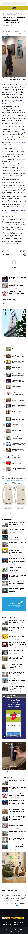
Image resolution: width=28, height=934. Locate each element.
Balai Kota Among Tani (8, 86)
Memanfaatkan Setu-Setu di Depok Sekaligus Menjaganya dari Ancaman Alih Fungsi (17, 629)
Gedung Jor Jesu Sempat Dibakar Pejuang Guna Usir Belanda (18, 355)
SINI (17, 905)
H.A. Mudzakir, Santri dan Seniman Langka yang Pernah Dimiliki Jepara (16, 666)
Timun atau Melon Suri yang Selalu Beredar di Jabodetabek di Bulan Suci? (17, 636)
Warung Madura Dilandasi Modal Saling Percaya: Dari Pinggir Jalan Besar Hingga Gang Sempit (18, 450)
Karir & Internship (18, 922)
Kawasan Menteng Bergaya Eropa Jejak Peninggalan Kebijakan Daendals (17, 688)
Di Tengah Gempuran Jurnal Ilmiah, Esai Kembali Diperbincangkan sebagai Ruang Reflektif (18, 368)
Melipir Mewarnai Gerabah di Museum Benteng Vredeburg (16, 582)
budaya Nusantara (13, 94)
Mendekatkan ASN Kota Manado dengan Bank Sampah (17, 431)
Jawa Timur (4, 224)
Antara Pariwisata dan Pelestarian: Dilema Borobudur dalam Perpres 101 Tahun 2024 (17, 680)
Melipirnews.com (9, 246)
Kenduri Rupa (14, 78)
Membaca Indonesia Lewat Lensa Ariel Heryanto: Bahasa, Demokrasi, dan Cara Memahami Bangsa (18, 469)
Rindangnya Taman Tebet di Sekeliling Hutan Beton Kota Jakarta (18, 349)
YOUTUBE (4, 914)
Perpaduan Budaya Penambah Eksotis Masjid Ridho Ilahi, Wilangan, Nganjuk (16, 658)
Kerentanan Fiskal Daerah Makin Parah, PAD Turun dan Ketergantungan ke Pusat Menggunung (18, 362)
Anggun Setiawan (8, 144)
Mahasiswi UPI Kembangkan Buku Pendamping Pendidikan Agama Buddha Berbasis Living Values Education (18, 425)
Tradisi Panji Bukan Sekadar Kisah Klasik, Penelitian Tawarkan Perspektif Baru (17, 285)
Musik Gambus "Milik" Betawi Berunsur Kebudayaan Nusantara (17, 651)
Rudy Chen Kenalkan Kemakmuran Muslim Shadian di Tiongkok (17, 523)
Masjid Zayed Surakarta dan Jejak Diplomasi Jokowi (17, 536)
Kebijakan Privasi (13, 929)
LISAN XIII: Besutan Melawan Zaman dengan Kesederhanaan (17, 292)
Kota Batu (15, 82)
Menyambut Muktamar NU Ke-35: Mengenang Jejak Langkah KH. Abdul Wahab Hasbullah (18, 374)
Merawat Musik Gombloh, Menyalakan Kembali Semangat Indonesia (18, 463)
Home (6, 929)
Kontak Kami (17, 924)
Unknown (14, 267)
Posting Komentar (6, 305)
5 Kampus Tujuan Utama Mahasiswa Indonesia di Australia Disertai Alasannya (18, 437)
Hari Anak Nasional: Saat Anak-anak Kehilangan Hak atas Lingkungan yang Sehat (18, 418)
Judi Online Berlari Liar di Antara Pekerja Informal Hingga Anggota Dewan (17, 644)
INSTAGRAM (17, 912)
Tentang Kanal (5, 922)
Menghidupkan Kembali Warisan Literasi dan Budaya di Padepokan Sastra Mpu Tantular (13, 101)
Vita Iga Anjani (21, 142)
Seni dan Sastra (9, 13)
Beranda (3, 13)
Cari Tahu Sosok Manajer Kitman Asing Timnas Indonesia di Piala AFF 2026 (18, 412)
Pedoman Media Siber (7, 924)
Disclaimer (21, 929)
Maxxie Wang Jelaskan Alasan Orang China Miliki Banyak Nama (18, 400)
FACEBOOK (4, 912)
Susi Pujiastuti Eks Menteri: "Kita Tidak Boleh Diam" (17, 278)
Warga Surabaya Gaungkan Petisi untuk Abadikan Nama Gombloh (18, 406)
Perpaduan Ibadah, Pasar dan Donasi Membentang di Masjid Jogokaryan (17, 590)
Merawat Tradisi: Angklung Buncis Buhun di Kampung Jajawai (18, 444)
